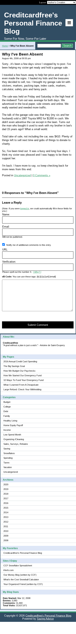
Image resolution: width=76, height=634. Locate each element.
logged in (24, 208)
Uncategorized (10, 472)
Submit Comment (38, 324)
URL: (5, 249)
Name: (6, 214)
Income (7, 430)
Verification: (9, 261)
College (7, 406)
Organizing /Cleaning (13, 439)
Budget (6, 402)
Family (6, 416)
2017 (5, 498)
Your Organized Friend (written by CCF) (23, 584)
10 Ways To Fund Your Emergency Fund (23, 380)
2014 (5, 512)
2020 (5, 484)
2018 (5, 494)
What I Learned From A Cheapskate (21, 385)
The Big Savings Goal (14, 366)
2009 (5, 536)
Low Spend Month (12, 434)
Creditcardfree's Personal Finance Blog (22, 553)
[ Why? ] (37, 272)
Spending (8, 458)
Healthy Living (10, 420)
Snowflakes (9, 453)
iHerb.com (8, 570)
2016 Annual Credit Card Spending (20, 361)
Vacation (7, 467)
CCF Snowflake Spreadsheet (17, 565)
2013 (5, 517)
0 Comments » (41, 175)
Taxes (6, 462)
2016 (5, 503)
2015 (5, 508)
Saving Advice (45, 618)
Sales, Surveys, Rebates (15, 444)
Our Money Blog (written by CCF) (19, 575)
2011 (5, 526)
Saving (6, 448)
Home (5, 46)
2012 (5, 522)
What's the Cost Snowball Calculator (21, 579)
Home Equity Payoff (13, 425)
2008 (5, 540)
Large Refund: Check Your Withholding (22, 389)
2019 (5, 489)
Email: (6, 226)
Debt (5, 411)
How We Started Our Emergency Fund (22, 375)
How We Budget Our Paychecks (19, 371)
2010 (5, 531)
